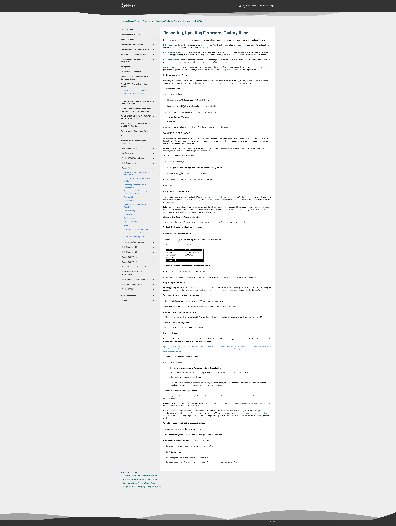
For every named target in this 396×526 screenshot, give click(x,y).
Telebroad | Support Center (130, 21)
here (214, 112)
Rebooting (167, 45)
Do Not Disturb (129, 218)
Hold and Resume (130, 222)
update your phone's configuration (253, 413)
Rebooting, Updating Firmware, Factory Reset (136, 186)
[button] (240, 6)
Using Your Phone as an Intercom (136, 229)
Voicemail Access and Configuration (137, 233)
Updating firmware (171, 60)
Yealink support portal (213, 197)
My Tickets (263, 6)
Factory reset (168, 67)
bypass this (227, 69)
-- (124, 97)
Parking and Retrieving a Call (134, 237)
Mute (126, 225)
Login (272, 6)
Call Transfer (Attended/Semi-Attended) (135, 206)
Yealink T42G (197, 21)
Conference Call (129, 214)
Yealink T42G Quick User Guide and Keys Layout (136, 173)
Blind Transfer (129, 201)
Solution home (148, 21)
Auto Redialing (129, 197)
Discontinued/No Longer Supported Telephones (173, 21)
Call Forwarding (129, 211)
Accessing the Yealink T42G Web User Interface (137, 180)
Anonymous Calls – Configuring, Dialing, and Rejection (135, 192)
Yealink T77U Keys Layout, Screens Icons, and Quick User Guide (136, 92)
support (259, 207)
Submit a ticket (250, 6)
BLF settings (203, 47)
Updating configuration (173, 52)
